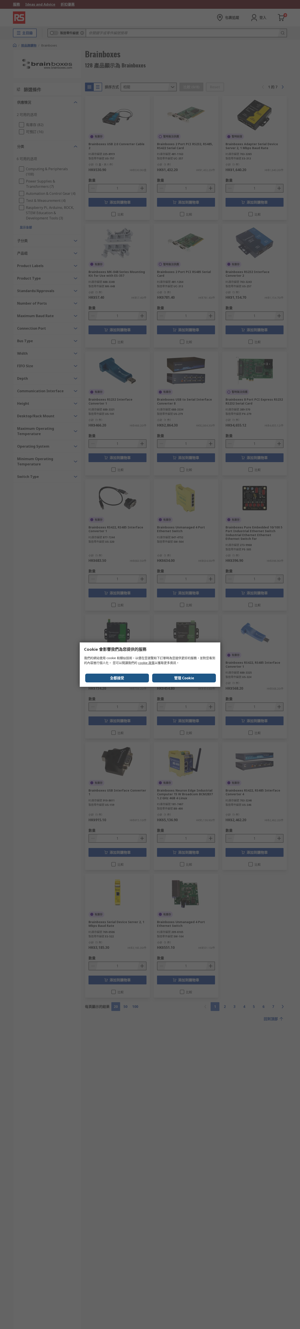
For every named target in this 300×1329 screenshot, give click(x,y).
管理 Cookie (184, 678)
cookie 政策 (146, 663)
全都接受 (117, 678)
